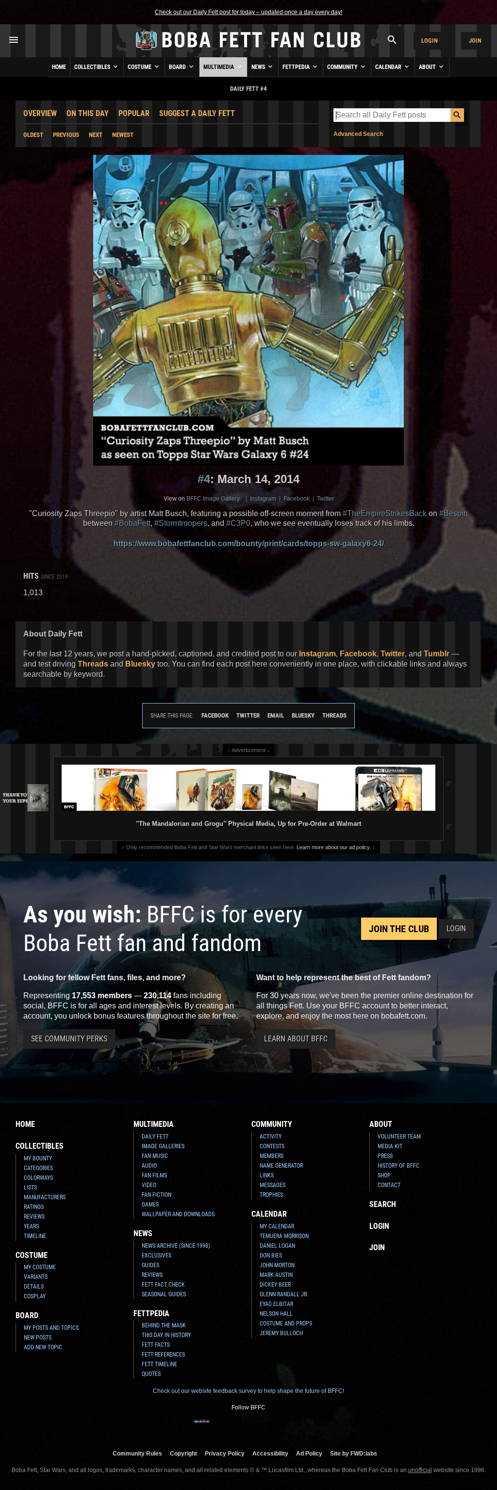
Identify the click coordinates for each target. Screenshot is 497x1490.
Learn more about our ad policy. (334, 847)
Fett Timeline (159, 1364)
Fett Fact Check (163, 1284)
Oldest (33, 134)
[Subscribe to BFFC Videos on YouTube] (264, 1427)
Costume (140, 67)
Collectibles (93, 67)
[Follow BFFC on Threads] (279, 1427)
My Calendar (277, 1226)
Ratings (34, 1207)
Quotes (151, 1374)
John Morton (277, 1265)
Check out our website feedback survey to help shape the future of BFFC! (248, 1391)
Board (178, 67)
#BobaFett (132, 523)
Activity (271, 1136)
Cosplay (35, 1296)
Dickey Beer (275, 1284)
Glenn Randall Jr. (284, 1294)
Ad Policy (309, 1453)
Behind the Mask (164, 1325)
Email (275, 715)
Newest (122, 134)
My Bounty (38, 1158)
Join (475, 40)
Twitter (325, 498)
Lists (30, 1187)
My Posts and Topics (51, 1327)
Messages (272, 1185)
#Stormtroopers (180, 523)
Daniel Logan (277, 1245)
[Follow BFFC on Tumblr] (248, 1427)
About (428, 67)
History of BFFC (398, 1165)
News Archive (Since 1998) (176, 1245)
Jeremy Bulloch (281, 1333)
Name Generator (281, 1165)
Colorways (38, 1177)
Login (429, 40)
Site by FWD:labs (353, 1453)
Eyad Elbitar (276, 1304)
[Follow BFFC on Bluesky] (295, 1427)
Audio (149, 1165)
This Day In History (166, 1335)
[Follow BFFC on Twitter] (233, 1427)
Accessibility (270, 1453)
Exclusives (156, 1255)
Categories (38, 1168)
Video (149, 1185)
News (258, 67)
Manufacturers (45, 1197)
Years (31, 1226)
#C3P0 (238, 523)
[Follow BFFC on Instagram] (217, 1427)
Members (271, 1156)
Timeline (35, 1236)
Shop (384, 1175)
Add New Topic (43, 1347)
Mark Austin (276, 1275)
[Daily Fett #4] (248, 310)
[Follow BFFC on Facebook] (202, 1427)
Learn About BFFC (296, 1038)
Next (95, 134)
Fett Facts (156, 1344)
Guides (150, 1265)
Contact (389, 1185)
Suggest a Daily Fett (197, 113)
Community (343, 67)
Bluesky (140, 664)
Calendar (389, 67)
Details (34, 1286)
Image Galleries (163, 1146)
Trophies (271, 1194)
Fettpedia (296, 67)
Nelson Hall (276, 1313)
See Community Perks (69, 1038)
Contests (272, 1146)
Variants (36, 1276)
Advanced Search (358, 134)
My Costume (40, 1267)
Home (59, 67)
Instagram (263, 498)
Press (385, 1156)
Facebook (296, 498)
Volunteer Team (399, 1136)
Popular (133, 113)
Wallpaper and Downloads (178, 1214)
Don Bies (271, 1255)
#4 (204, 479)
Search (382, 1204)
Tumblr (436, 654)
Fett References (163, 1354)
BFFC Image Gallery (213, 498)
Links (267, 1175)
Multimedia (219, 67)
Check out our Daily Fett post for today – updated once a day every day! (248, 12)
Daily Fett (155, 1136)
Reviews (34, 1216)
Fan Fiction (156, 1194)
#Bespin (453, 513)
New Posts (37, 1337)
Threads (93, 664)
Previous (66, 134)
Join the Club (399, 929)
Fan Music (155, 1156)
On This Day (87, 113)
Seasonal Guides (164, 1294)
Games (150, 1204)
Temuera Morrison (284, 1236)
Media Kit (390, 1146)
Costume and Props (286, 1323)
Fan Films (154, 1175)
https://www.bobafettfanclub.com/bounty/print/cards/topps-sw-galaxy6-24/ (249, 543)
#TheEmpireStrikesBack (385, 513)
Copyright (183, 1453)
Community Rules (137, 1453)
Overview (40, 113)
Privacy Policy (225, 1453)
